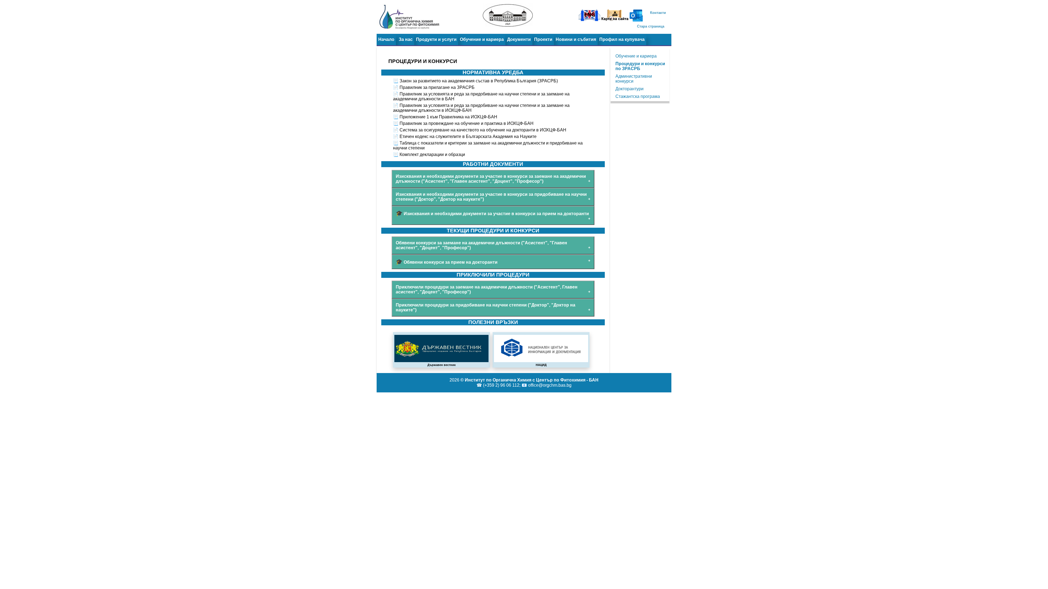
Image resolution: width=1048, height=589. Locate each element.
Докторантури (629, 88)
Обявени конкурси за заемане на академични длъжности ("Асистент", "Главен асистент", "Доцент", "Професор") (481, 245)
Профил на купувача (622, 39)
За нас (406, 39)
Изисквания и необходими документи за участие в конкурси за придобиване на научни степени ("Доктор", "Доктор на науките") (491, 197)
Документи (519, 39)
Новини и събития (576, 39)
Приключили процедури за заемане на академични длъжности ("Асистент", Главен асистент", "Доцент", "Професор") (486, 289)
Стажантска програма (637, 96)
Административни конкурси (633, 78)
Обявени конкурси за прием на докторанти (447, 262)
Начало (386, 39)
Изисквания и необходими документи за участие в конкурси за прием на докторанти (492, 213)
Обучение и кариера (482, 39)
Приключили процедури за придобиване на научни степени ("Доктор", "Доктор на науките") (485, 307)
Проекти (543, 39)
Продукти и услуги (436, 39)
